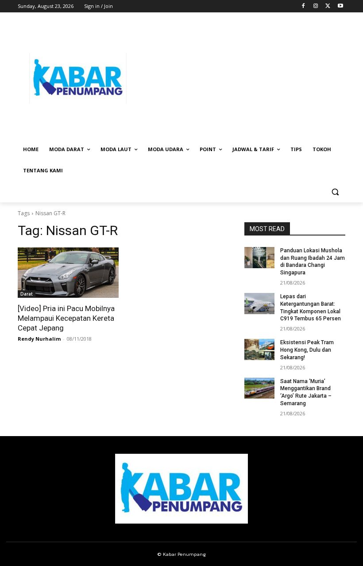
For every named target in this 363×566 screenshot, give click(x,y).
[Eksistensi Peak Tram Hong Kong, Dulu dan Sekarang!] (259, 349)
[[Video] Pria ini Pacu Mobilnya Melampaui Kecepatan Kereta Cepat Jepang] (68, 272)
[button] (334, 192)
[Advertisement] (241, 78)
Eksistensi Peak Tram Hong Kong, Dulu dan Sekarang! (307, 350)
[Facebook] (303, 6)
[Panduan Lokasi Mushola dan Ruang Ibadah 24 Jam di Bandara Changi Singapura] (259, 257)
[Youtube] (340, 6)
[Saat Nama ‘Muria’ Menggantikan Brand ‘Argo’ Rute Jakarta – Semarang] (259, 388)
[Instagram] (316, 6)
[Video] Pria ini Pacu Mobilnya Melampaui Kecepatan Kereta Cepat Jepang (66, 318)
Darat (26, 294)
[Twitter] (328, 6)
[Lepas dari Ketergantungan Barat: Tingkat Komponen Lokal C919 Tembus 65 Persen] (259, 303)
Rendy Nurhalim (39, 338)
